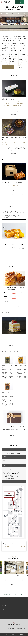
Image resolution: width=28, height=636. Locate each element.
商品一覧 (20, 67)
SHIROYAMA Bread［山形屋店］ (11, 307)
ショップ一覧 (12, 592)
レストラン (21, 3)
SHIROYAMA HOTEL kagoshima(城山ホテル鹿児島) (6, 2)
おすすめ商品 (7, 67)
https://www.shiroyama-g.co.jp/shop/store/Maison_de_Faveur (14, 569)
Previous (5, 29)
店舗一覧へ (13, 584)
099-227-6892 (21, 549)
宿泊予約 (17, 2)
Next (22, 29)
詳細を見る (13, 114)
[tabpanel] (14, 21)
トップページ (5, 592)
